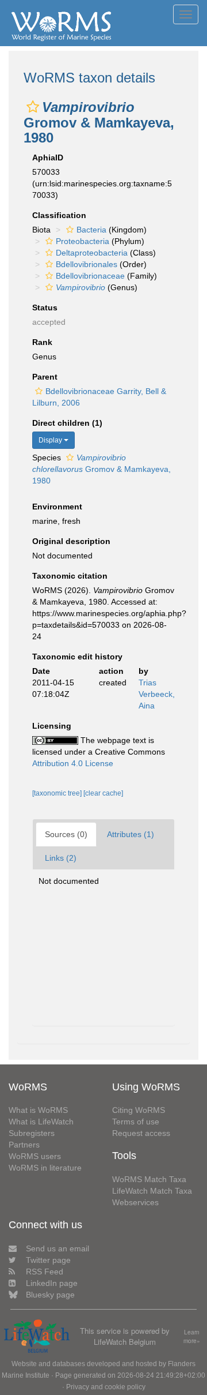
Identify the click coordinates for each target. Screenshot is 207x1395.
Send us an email (57, 1248)
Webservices (135, 1202)
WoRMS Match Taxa (149, 1179)
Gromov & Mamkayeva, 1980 (101, 469)
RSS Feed (44, 1271)
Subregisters (32, 1133)
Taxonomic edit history (77, 656)
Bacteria (91, 229)
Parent (44, 376)
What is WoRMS (38, 1110)
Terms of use (135, 1121)
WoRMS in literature (45, 1167)
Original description (71, 541)
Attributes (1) (130, 834)
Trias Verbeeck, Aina (157, 694)
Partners (24, 1144)
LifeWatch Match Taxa (152, 1190)
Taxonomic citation (70, 575)
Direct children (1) (67, 422)
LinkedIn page (52, 1283)
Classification (59, 215)
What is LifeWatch (41, 1121)
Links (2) (60, 857)
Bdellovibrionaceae (90, 275)
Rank (42, 342)
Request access (141, 1133)
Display (51, 440)
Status (44, 307)
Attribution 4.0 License (72, 763)
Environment (57, 506)
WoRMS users (35, 1156)
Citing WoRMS (138, 1110)
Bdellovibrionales (86, 264)
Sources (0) (66, 834)
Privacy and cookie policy (105, 1387)
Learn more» (191, 1336)
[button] (33, 107)
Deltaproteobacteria (92, 252)
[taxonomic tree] (57, 793)
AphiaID (47, 157)
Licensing (51, 725)
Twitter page (48, 1260)
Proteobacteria (82, 241)
